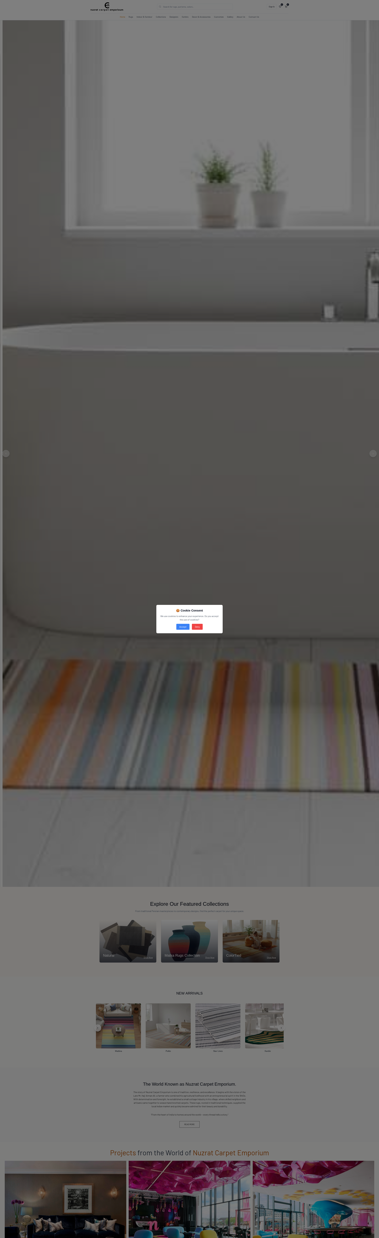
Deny (197, 626)
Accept (183, 626)
